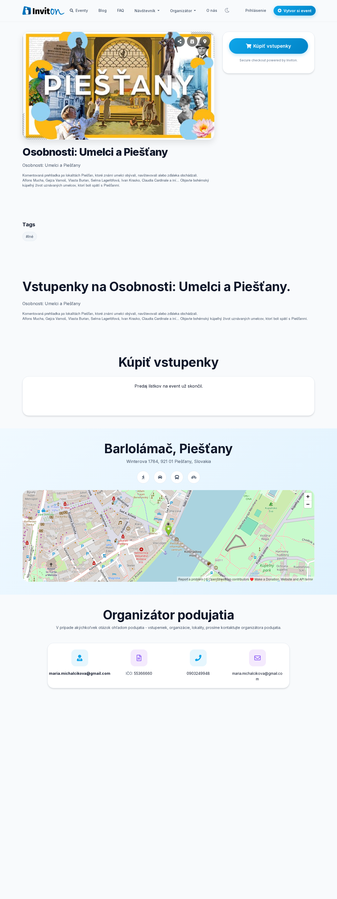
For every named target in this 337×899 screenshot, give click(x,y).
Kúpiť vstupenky (272, 46)
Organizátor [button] (181, 10)
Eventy (81, 10)
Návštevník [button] (145, 10)
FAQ (120, 10)
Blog (102, 10)
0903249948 (198, 673)
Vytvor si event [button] (297, 10)
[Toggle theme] (226, 10)
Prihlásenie (255, 10)
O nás (211, 10)
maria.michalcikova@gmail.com (257, 676)
